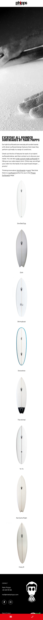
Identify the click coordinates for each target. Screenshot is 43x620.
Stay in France (6, 613)
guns (29, 170)
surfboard (12, 173)
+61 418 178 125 (7, 590)
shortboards (21, 170)
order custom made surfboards (26, 159)
